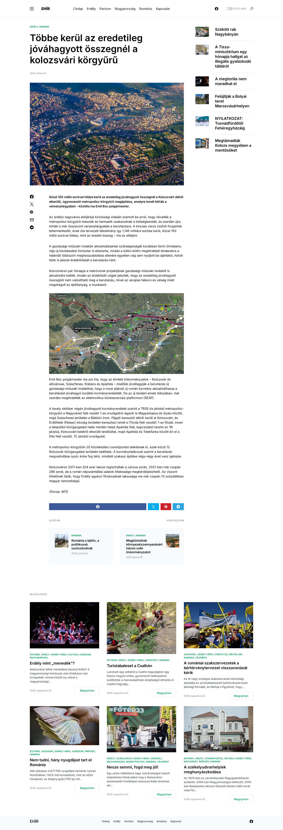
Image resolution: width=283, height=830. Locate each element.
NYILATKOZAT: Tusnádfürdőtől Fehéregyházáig (230, 123)
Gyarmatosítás (214, 758)
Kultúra (73, 654)
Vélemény (201, 657)
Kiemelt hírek (59, 654)
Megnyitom (87, 690)
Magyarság (191, 761)
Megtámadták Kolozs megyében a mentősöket (233, 145)
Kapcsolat (176, 821)
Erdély (34, 26)
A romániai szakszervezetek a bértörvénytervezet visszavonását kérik (215, 668)
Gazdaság (190, 654)
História (229, 758)
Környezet (151, 660)
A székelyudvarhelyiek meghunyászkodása (205, 769)
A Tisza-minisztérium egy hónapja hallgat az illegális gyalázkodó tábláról (233, 56)
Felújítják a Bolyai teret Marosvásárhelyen (232, 101)
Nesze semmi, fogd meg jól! (132, 767)
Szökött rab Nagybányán (226, 31)
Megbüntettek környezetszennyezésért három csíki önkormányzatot (144, 546)
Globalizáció (124, 758)
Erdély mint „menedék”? (52, 663)
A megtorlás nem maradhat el (231, 81)
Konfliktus (221, 654)
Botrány (189, 758)
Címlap (106, 821)
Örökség (90, 751)
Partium (128, 821)
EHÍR (45, 8)
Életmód (35, 654)
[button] (32, 8)
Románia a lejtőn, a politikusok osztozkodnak (85, 544)
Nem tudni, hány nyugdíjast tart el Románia (61, 762)
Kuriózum (85, 654)
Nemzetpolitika (135, 761)
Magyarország (39, 657)
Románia (44, 26)
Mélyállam (235, 654)
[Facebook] (216, 8)
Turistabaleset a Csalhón (129, 665)
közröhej (156, 758)
